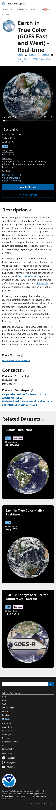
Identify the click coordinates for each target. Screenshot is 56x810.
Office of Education (9, 796)
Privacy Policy (8, 749)
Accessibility (7, 727)
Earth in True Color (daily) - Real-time (25, 512)
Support (6, 14)
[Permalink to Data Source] (22, 355)
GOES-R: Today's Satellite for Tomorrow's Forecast (26, 597)
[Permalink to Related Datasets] (42, 419)
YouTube (11, 766)
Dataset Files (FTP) (11, 174)
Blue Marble (42, 283)
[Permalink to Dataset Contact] (28, 376)
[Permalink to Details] (20, 129)
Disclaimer (7, 738)
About (5, 9)
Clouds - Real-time (26, 276)
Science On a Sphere (16, 3)
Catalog (46, 9)
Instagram (11, 762)
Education (34, 9)
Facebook (11, 758)
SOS (11, 9)
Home (20, 54)
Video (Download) (11, 177)
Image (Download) (11, 180)
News (4, 745)
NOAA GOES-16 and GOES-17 (16, 360)
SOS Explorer (21, 9)
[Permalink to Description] (30, 210)
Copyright (6, 734)
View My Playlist (28, 194)
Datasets (45, 54)
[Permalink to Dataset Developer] (32, 390)
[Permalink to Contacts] (24, 370)
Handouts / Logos (10, 741)
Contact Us (7, 730)
